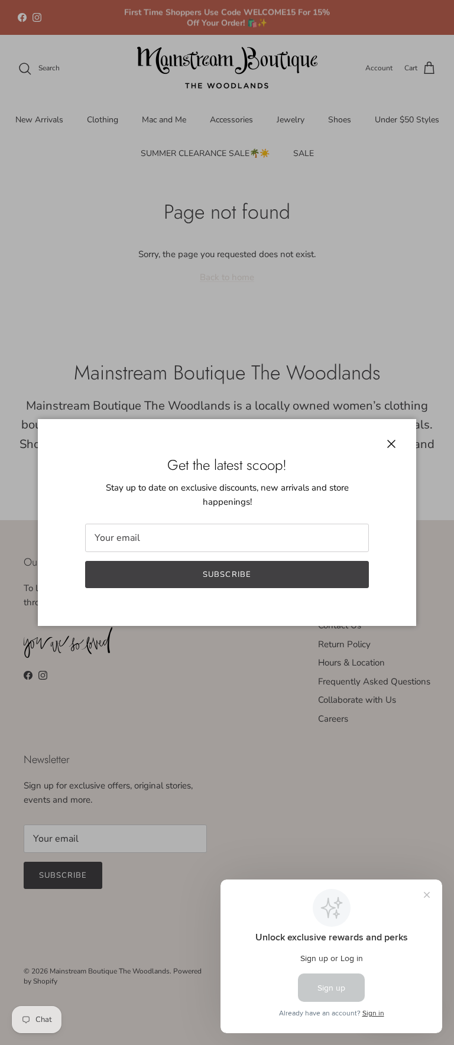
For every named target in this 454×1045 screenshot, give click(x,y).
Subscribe (227, 574)
